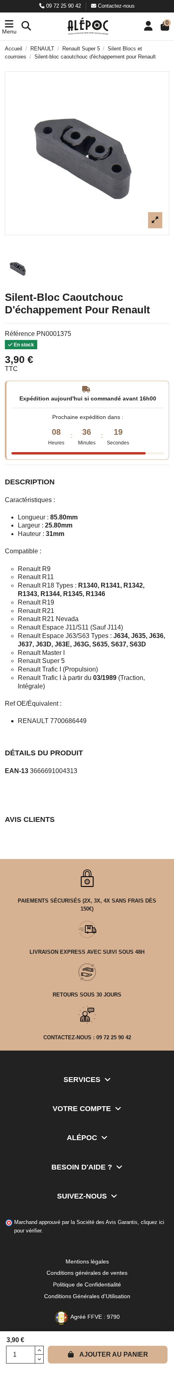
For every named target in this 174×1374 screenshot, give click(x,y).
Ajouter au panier (113, 1354)
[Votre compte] (148, 26)
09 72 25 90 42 (64, 6)
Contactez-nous (115, 6)
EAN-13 (16, 770)
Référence (20, 333)
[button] (9, 26)
